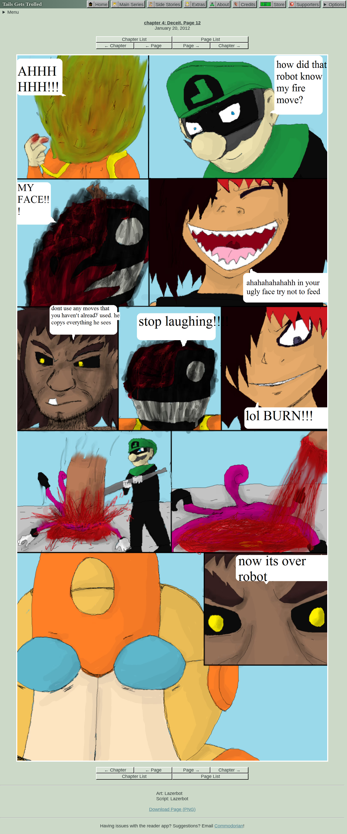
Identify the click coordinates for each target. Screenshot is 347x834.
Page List (210, 39)
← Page (153, 45)
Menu (13, 12)
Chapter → (229, 45)
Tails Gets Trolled (22, 4)
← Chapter (115, 45)
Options (336, 4)
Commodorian (228, 825)
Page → (191, 45)
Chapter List (134, 39)
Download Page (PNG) (172, 809)
